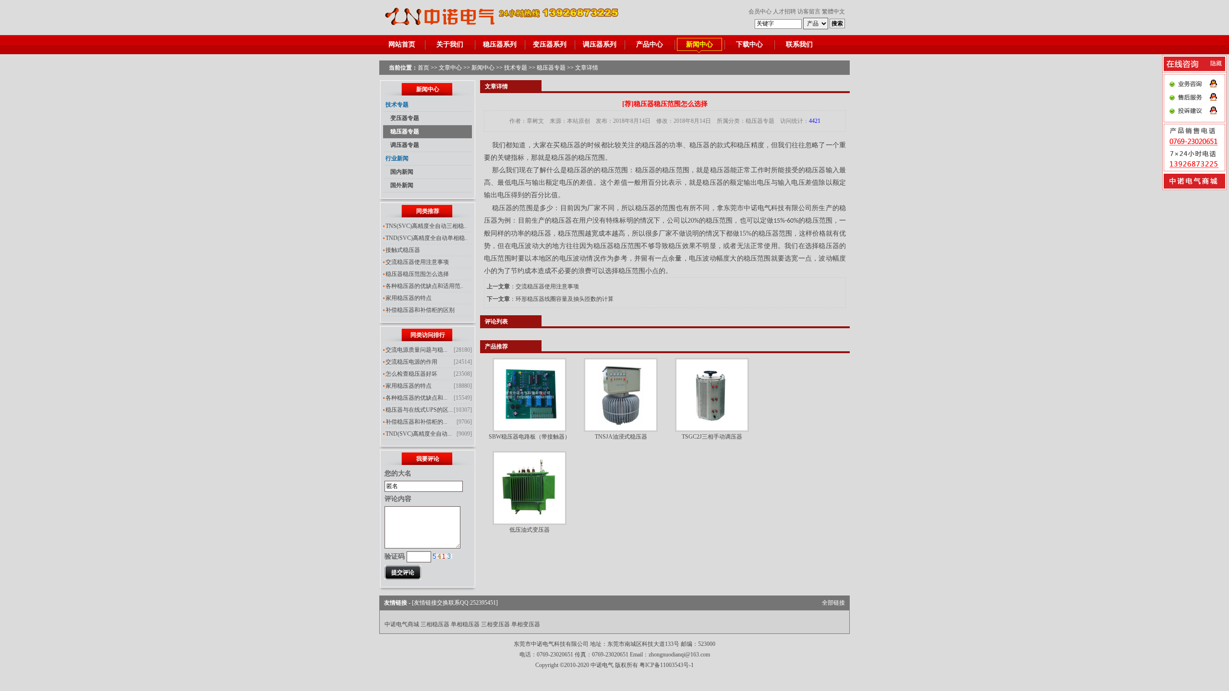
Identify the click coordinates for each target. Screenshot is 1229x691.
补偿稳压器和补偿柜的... (416, 421)
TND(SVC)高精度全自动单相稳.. (427, 238)
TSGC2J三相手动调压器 (712, 436)
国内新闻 (401, 171)
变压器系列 (549, 44)
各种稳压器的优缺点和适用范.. (424, 286)
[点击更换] (442, 556)
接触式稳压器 (403, 250)
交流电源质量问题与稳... (416, 349)
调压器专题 (404, 145)
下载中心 (749, 44)
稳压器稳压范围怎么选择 (417, 274)
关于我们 (449, 44)
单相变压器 (525, 624)
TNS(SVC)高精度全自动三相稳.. (426, 226)
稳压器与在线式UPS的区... (419, 409)
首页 (423, 67)
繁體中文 (833, 11)
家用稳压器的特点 (409, 298)
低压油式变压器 (529, 529)
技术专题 (515, 67)
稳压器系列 (500, 44)
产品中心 (649, 44)
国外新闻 (401, 185)
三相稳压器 (435, 624)
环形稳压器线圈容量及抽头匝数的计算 (565, 299)
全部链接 (833, 602)
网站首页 (401, 44)
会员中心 (759, 11)
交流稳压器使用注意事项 (417, 262)
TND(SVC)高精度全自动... (419, 433)
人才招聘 (784, 11)
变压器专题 (404, 118)
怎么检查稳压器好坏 (411, 373)
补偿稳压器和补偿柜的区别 (420, 310)
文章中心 (450, 67)
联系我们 (799, 44)
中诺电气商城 (402, 624)
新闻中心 (699, 44)
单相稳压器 (465, 624)
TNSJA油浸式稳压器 (621, 436)
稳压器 (829, 246)
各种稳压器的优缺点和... (416, 397)
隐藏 (1216, 63)
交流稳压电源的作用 (411, 361)
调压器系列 (599, 44)
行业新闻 (397, 158)
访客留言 (808, 11)
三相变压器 (495, 624)
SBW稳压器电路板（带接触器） (529, 436)
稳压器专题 (551, 67)
